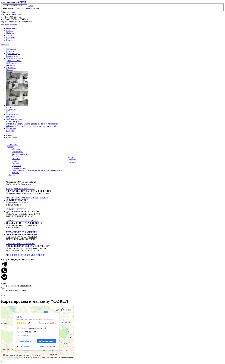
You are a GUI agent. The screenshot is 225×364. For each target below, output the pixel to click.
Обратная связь (8, 12)
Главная (9, 135)
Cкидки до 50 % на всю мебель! (20, 189)
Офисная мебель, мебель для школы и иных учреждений (31, 126)
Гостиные (10, 65)
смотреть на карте (9, 24)
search (30, 6)
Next (7, 44)
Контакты (10, 40)
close (3, 295)
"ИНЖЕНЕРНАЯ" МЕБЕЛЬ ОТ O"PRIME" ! (26, 255)
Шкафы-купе (12, 56)
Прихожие (10, 117)
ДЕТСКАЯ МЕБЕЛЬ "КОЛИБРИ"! (22, 221)
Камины (10, 131)
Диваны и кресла (13, 61)
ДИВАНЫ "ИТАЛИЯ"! (16, 209)
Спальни (10, 70)
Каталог (9, 31)
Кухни (9, 107)
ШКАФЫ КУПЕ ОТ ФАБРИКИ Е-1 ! (23, 232)
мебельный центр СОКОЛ (13, 2)
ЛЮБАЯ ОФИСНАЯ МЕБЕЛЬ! (20, 243)
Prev (3, 44)
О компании (11, 28)
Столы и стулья (13, 121)
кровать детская (32, 8)
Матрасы (10, 51)
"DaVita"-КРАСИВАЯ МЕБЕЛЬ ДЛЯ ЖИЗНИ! (27, 198)
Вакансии (10, 38)
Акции (9, 35)
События (10, 33)
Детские (10, 112)
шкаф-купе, (19, 8)
